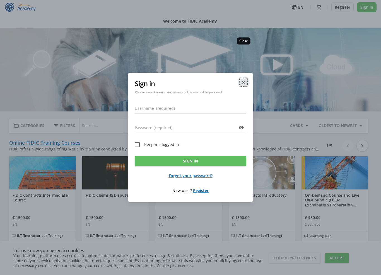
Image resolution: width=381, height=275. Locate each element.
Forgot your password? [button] (191, 175)
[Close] (243, 82)
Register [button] (201, 190)
